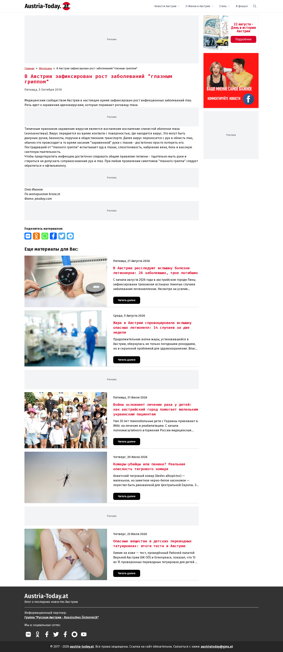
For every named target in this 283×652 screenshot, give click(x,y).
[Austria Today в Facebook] (47, 634)
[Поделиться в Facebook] (53, 236)
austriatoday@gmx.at (217, 646)
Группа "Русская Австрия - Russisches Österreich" (61, 617)
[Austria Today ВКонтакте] (28, 634)
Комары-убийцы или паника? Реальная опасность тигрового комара (68, 453)
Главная (29, 68)
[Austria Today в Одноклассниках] (37, 634)
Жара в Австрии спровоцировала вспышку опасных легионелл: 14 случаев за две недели (81, 312)
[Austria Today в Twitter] (56, 634)
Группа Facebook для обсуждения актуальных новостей (228, 57)
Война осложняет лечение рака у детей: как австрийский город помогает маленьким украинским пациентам (94, 394)
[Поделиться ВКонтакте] (27, 236)
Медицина (45, 68)
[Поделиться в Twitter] (61, 236)
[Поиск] (255, 6)
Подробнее (243, 39)
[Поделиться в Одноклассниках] (36, 236)
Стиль (223, 6)
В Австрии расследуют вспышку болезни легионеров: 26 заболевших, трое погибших (79, 257)
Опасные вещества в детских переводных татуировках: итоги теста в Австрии (74, 530)
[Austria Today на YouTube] (84, 634)
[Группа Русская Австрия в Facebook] (65, 634)
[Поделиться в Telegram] (70, 236)
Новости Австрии (165, 6)
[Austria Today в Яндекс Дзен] (74, 634)
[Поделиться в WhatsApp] (44, 236)
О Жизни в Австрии (198, 6)
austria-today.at (82, 646)
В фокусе (242, 6)
